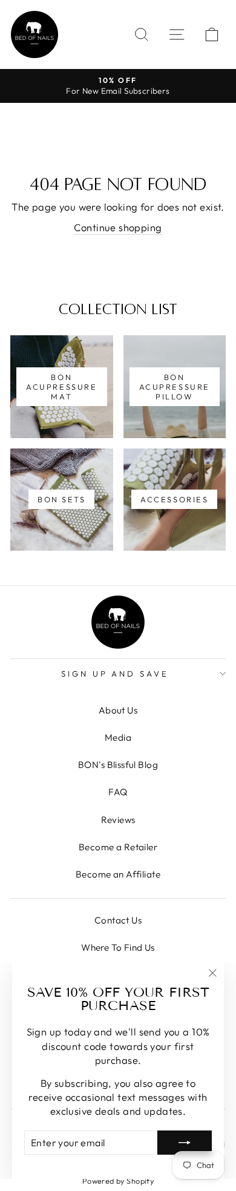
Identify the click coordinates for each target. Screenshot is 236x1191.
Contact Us (118, 920)
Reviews (118, 819)
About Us (118, 710)
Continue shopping (118, 227)
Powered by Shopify (118, 1181)
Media (118, 737)
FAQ (117, 792)
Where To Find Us (118, 947)
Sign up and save (115, 673)
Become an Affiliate (118, 874)
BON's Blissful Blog (118, 764)
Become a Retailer (118, 847)
